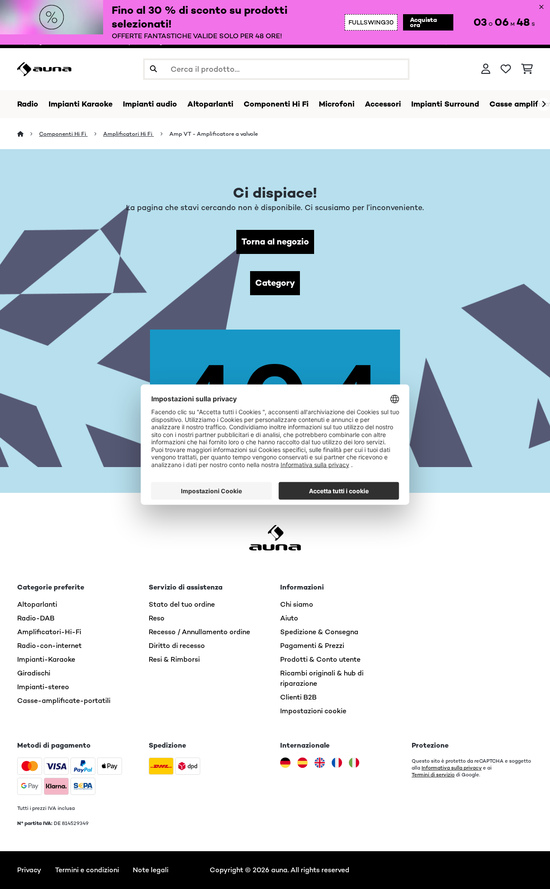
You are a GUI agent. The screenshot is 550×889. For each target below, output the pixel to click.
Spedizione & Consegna (319, 631)
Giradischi (33, 673)
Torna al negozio (275, 241)
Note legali (150, 869)
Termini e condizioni (87, 869)
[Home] (28, 133)
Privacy (29, 869)
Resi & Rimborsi (174, 659)
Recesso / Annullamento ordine (199, 631)
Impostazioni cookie (313, 710)
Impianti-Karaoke (46, 659)
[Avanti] (543, 104)
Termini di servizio (433, 775)
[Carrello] (527, 69)
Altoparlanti (37, 604)
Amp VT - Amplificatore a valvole (213, 133)
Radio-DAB (36, 618)
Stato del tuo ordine (182, 604)
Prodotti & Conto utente (320, 659)
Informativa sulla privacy (452, 768)
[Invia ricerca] (153, 69)
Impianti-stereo (43, 686)
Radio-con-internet (49, 645)
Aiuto (289, 618)
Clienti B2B (298, 697)
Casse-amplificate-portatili (63, 700)
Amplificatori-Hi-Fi (49, 631)
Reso (157, 618)
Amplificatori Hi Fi (128, 133)
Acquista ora (423, 22)
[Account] (485, 69)
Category (275, 283)
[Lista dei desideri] (506, 69)
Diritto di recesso (177, 645)
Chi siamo (296, 604)
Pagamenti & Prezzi (312, 645)
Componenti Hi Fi (63, 133)
